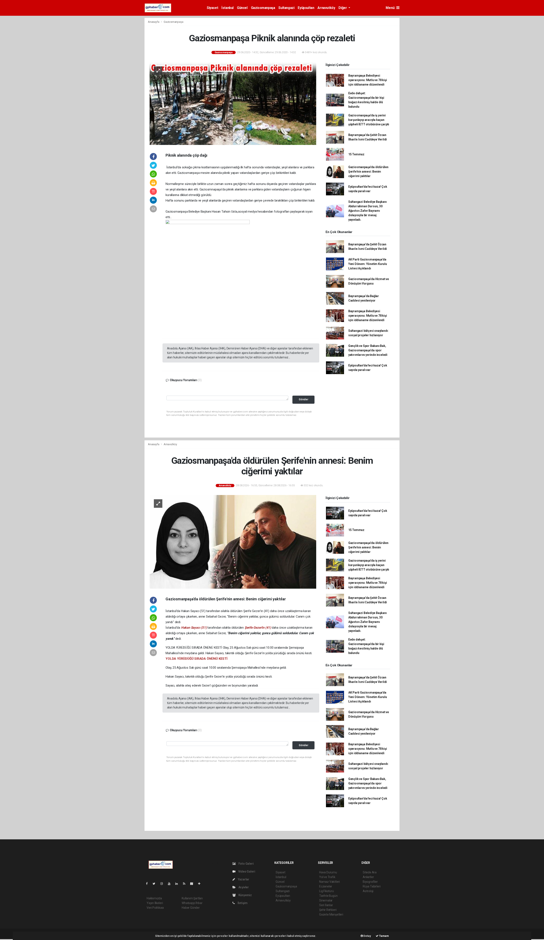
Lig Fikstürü (326, 891)
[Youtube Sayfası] (171, 883)
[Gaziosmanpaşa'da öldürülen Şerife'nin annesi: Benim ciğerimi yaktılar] (233, 541)
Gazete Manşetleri (331, 914)
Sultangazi (286, 8)
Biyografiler (370, 881)
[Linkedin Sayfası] (178, 883)
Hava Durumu (328, 872)
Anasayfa (154, 21)
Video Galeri (246, 871)
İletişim (242, 903)
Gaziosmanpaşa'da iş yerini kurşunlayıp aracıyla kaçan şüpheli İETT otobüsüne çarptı (368, 120)
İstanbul (227, 8)
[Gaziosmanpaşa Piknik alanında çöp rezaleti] (233, 103)
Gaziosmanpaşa (263, 8)
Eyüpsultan (306, 8)
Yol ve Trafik (327, 877)
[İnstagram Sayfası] (163, 883)
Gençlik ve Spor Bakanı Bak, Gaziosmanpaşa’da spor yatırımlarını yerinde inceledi (367, 350)
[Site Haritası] (193, 883)
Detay (367, 935)
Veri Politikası (155, 907)
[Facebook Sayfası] (148, 883)
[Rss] (186, 883)
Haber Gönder (191, 907)
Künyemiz (245, 895)
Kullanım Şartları (192, 898)
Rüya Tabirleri (371, 886)
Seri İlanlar (326, 905)
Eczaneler (325, 886)
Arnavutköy (326, 8)
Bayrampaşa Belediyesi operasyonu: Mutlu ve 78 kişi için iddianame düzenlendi (367, 80)
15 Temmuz (356, 154)
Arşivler (243, 887)
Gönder (303, 399)
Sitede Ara (370, 872)
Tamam (383, 935)
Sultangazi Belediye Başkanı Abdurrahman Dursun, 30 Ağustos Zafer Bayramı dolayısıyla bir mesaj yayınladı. (367, 210)
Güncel (242, 8)
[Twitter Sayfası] (156, 883)
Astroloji (368, 891)
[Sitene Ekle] (201, 883)
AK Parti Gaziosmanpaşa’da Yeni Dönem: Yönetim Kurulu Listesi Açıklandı (367, 264)
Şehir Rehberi (328, 909)
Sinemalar (326, 900)
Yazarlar (243, 879)
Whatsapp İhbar (192, 903)
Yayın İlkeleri (155, 903)
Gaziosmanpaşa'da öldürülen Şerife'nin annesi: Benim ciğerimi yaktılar (368, 171)
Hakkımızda (154, 898)
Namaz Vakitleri (329, 881)
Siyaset (212, 8)
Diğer (343, 8)
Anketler (368, 877)
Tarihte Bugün (328, 895)
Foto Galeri (246, 863)
